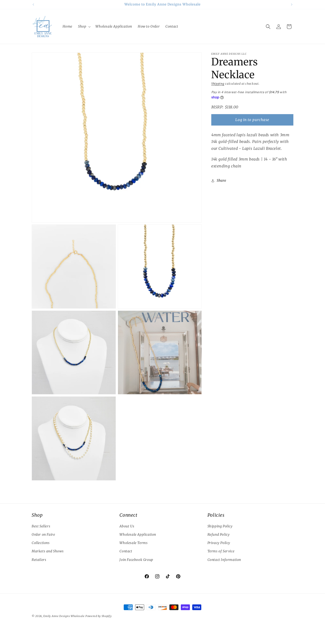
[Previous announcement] (33, 4)
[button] (84, 26)
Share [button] (221, 180)
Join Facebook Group (136, 560)
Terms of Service (221, 551)
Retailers (39, 560)
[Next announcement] (291, 4)
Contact (125, 551)
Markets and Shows (48, 551)
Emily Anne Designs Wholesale (64, 616)
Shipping (217, 83)
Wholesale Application (137, 534)
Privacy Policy (218, 543)
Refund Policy (218, 534)
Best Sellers (41, 526)
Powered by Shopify (98, 616)
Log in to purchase (252, 119)
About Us (126, 526)
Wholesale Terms (133, 543)
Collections (41, 543)
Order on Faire (43, 534)
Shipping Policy (220, 526)
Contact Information (224, 560)
